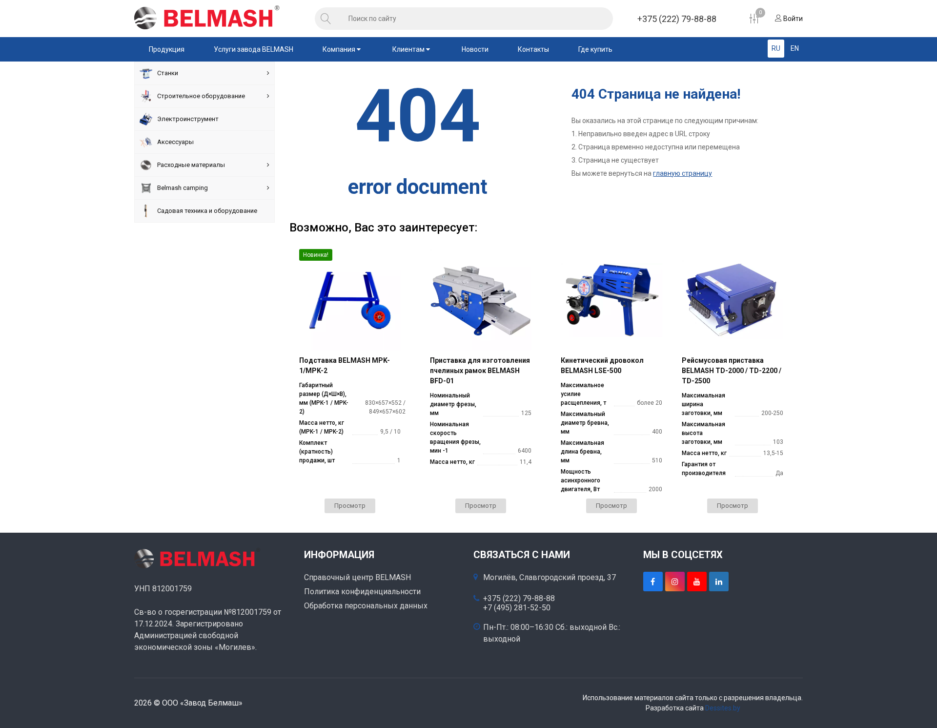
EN (795, 48)
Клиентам (409, 49)
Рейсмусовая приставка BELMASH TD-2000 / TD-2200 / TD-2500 (731, 370)
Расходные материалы (191, 164)
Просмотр (350, 505)
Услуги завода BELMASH (253, 49)
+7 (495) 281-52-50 (516, 608)
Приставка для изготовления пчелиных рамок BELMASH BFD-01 (480, 370)
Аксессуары (175, 142)
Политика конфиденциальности (362, 591)
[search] (326, 18)
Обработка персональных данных (366, 605)
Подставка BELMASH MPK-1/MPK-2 (344, 365)
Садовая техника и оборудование (207, 210)
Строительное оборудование (201, 96)
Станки (167, 73)
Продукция (166, 49)
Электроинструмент (188, 119)
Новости (475, 49)
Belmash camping (182, 187)
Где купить (595, 49)
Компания (340, 49)
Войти (792, 18)
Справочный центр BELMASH (357, 577)
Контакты (533, 49)
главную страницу (682, 173)
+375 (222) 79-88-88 (676, 19)
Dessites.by (722, 708)
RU (776, 48)
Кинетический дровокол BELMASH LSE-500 (602, 365)
